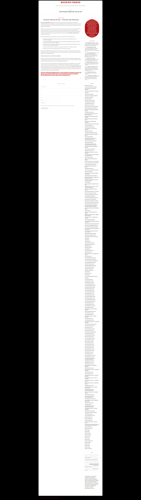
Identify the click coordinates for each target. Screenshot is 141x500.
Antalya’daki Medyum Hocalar (89, 294)
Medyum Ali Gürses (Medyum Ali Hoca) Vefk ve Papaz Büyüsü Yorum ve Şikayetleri (92, 425)
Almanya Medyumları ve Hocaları (90, 355)
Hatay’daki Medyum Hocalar (89, 293)
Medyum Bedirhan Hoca (89, 418)
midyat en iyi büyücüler (94, 458)
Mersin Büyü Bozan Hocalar (89, 347)
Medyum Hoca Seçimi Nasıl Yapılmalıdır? (91, 95)
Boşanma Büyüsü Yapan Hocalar (90, 149)
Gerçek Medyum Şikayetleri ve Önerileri (91, 194)
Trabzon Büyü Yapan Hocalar (89, 394)
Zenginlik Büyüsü (87, 249)
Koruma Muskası (87, 182)
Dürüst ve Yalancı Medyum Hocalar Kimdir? (92, 162)
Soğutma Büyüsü (87, 241)
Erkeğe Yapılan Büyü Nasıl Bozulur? (90, 233)
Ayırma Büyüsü (87, 274)
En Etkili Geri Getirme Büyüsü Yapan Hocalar (92, 223)
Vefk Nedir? (87, 92)
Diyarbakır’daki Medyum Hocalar (90, 296)
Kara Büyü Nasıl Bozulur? (89, 125)
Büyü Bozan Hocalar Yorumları (90, 100)
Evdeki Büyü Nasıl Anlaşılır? (89, 94)
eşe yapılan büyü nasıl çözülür (89, 455)
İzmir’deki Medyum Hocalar (89, 312)
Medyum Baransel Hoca (89, 420)
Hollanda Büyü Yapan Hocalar (89, 356)
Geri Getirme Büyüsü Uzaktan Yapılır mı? (91, 260)
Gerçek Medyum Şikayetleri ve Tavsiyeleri (92, 191)
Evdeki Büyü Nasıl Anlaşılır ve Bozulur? (91, 132)
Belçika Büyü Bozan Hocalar (89, 330)
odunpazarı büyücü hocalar (94, 454)
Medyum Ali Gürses (88, 434)
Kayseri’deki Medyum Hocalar (90, 291)
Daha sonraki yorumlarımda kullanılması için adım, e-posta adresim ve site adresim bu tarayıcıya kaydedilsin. (58, 105)
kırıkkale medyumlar (88, 460)
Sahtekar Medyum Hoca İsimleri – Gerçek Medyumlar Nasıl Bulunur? (91, 187)
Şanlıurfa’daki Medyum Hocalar (90, 328)
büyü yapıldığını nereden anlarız (92, 456)
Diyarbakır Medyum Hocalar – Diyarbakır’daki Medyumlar (61, 20)
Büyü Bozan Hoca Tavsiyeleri (89, 104)
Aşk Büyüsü (87, 277)
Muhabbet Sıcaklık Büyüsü (89, 270)
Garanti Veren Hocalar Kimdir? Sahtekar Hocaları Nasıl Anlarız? (91, 114)
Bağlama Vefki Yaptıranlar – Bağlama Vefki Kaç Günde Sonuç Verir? (91, 178)
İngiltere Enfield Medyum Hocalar (90, 311)
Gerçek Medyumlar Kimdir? (89, 250)
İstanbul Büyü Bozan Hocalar (89, 333)
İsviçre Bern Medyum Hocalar (89, 325)
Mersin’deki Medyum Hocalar (89, 290)
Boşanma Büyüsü (87, 210)
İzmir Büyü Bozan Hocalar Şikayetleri (91, 412)
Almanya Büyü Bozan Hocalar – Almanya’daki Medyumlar (90, 397)
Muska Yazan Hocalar (88, 256)
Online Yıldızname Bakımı (89, 136)
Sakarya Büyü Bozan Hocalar (89, 363)
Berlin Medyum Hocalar (88, 327)
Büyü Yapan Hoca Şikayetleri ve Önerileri (91, 200)
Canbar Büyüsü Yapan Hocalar (89, 267)
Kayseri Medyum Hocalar (89, 373)
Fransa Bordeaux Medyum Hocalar (90, 331)
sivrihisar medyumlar (88, 458)
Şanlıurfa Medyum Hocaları (89, 307)
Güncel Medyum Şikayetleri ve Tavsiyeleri (91, 91)
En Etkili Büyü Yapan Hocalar (91, 47)
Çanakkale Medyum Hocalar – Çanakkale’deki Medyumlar (89, 406)
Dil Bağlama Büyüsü (88, 245)
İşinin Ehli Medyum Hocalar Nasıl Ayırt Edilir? (92, 123)
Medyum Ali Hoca (87, 436)
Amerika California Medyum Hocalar (90, 324)
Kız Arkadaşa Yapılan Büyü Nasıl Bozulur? (91, 197)
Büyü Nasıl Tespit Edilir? (88, 131)
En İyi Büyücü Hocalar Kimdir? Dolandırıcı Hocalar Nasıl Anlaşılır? (91, 180)
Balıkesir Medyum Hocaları (89, 341)
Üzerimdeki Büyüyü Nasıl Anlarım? (90, 257)
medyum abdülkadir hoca (95, 460)
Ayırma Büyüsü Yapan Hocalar (89, 242)
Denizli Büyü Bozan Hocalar (89, 402)
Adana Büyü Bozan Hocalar (89, 280)
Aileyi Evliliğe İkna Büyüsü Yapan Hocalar (91, 236)
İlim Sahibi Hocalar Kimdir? (90, 42)
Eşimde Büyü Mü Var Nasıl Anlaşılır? (90, 199)
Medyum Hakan (87, 439)
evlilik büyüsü (52, 45)
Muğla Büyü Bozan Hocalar (89, 362)
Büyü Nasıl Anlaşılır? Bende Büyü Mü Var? (91, 203)
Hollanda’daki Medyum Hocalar (90, 410)
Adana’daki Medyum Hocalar (89, 288)
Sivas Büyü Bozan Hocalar (89, 372)
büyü (75, 28)
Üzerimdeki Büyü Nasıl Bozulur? (90, 101)
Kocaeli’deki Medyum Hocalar (90, 284)
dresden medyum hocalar (95, 457)
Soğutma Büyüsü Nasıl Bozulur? (90, 196)
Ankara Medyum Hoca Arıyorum (90, 305)
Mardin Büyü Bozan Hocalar (91, 52)
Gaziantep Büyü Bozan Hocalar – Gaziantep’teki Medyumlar (90, 359)
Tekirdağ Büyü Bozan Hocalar (89, 360)
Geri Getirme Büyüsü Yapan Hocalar (90, 259)
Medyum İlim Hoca (88, 433)
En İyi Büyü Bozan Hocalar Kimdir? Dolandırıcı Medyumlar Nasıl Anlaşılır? (91, 144)
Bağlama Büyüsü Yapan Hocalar (90, 244)
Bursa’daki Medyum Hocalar (89, 320)
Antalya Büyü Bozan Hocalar (89, 282)
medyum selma (96, 462)
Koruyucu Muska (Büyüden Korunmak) (91, 276)
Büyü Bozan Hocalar (88, 273)
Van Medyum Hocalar (88, 404)
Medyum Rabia (87, 429)
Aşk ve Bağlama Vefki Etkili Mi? (90, 219)
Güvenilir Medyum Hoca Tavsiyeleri (90, 164)
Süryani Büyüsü (87, 271)
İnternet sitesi (43, 102)
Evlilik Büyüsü (87, 238)
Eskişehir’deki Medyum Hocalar (90, 287)
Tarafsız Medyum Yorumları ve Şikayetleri (91, 106)
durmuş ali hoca (87, 454)
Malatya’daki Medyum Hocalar (90, 298)
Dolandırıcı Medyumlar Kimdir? (90, 126)
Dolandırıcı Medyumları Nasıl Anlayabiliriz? (91, 226)
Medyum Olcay (87, 437)
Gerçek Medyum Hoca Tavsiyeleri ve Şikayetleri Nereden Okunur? (91, 139)
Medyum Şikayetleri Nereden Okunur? (91, 108)
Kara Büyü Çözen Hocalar (89, 157)
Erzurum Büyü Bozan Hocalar (89, 339)
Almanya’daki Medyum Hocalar (90, 415)
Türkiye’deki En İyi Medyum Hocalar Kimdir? (92, 202)
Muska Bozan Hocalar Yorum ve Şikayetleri (92, 161)
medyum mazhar (90, 468)
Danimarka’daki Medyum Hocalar (90, 301)
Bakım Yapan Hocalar (88, 252)
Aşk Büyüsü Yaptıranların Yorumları (90, 235)
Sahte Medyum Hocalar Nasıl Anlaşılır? (91, 175)
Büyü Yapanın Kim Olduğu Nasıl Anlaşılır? (91, 225)
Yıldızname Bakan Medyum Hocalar (90, 265)
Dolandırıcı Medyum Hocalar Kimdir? (90, 140)
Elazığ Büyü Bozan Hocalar (89, 385)
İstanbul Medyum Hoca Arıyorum (90, 398)
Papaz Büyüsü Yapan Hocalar (89, 263)
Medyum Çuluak (87, 447)
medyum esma (87, 464)
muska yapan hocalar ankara (92, 470)
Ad (41, 97)
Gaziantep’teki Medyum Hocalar (90, 285)
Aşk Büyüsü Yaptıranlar (88, 247)
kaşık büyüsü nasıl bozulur (89, 465)
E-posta (42, 100)
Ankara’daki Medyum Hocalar (89, 345)
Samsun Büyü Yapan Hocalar (89, 344)
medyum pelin (88, 457)
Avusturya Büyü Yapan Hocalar (90, 338)
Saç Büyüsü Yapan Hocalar (89, 268)
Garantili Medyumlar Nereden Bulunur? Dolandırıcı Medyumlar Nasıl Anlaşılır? (91, 206)
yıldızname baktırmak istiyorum (91, 459)
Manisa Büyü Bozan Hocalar (89, 368)
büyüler (47, 50)
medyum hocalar (48, 22)
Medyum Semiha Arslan (88, 428)
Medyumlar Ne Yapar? (88, 98)
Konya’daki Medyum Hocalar (89, 304)
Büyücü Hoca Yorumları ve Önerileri (90, 193)
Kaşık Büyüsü (87, 239)
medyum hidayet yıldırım (90, 462)
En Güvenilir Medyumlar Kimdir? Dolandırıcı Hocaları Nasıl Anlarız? (92, 155)
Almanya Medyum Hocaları (89, 314)
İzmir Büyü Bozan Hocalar (89, 318)
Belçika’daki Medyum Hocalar (89, 349)
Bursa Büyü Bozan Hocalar (89, 352)
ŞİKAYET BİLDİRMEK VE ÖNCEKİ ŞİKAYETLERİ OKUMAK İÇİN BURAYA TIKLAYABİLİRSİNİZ (70, 5)
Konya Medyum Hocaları (89, 414)
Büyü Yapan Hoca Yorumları (89, 150)
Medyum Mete (87, 431)
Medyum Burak (87, 445)
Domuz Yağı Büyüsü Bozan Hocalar (90, 262)
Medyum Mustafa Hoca (90, 61)
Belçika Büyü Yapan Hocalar (89, 336)
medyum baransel (94, 464)
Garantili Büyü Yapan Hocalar (89, 103)
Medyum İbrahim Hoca (88, 417)
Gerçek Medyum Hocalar (89, 279)
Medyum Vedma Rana (88, 448)
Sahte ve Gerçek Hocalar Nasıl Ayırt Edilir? (91, 170)
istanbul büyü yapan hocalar (89, 461)
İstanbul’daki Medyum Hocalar (90, 335)
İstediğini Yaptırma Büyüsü (89, 168)
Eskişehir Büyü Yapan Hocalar (89, 350)
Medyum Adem (87, 443)
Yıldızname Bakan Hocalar (89, 142)
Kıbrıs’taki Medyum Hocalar (89, 302)
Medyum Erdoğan (88, 442)
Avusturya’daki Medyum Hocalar (90, 299)
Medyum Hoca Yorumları (91, 58)
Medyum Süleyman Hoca (89, 440)
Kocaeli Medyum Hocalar (89, 353)
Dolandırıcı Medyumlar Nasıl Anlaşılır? (91, 86)
